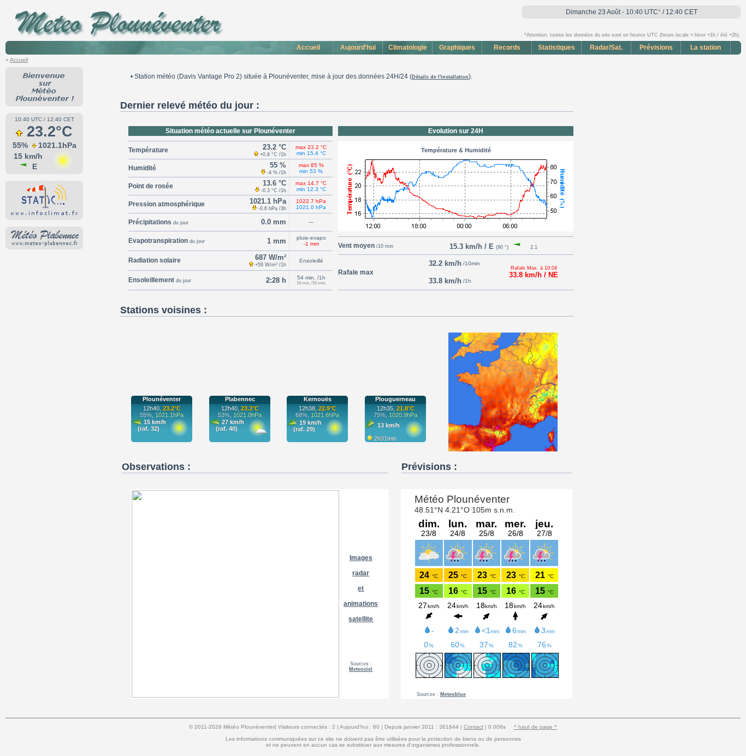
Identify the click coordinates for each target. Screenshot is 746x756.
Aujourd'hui (358, 47)
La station (705, 47)
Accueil (308, 47)
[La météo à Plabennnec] (44, 244)
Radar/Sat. (606, 47)
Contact (473, 727)
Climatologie (407, 47)
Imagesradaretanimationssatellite (361, 588)
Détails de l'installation (440, 77)
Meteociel (360, 669)
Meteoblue (453, 694)
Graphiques (457, 47)
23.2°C (50, 131)
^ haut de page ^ (535, 727)
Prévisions (656, 47)
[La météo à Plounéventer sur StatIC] (44, 214)
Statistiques (556, 47)
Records (507, 47)
